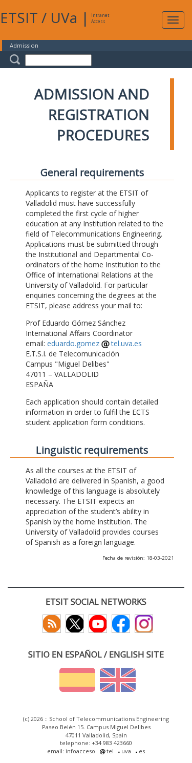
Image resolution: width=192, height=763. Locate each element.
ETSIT (19, 17)
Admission (24, 45)
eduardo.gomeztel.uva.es (94, 343)
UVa (63, 17)
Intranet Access (100, 18)
